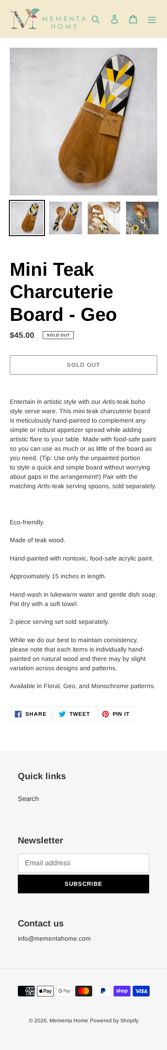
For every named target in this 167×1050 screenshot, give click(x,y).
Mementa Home (68, 1020)
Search (28, 798)
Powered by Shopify (114, 1020)
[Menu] (152, 19)
